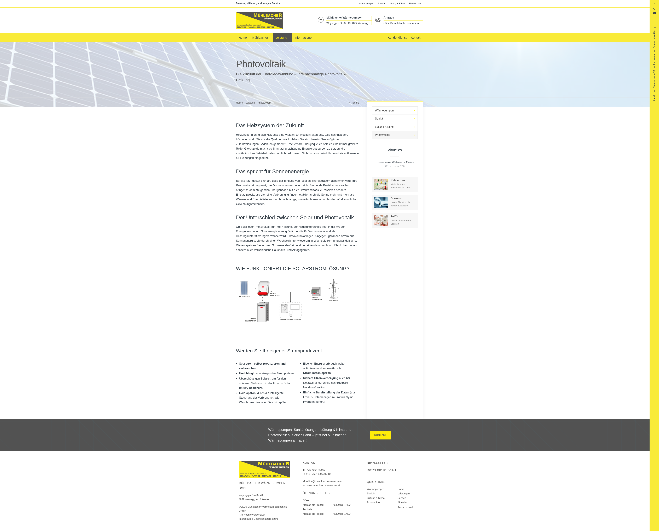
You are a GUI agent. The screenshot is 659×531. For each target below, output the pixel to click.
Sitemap (654, 84)
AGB (654, 72)
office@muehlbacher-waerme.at (401, 22)
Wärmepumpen (366, 3)
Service (401, 497)
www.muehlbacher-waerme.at (323, 485)
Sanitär (381, 3)
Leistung (250, 102)
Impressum (245, 518)
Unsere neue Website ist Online (394, 162)
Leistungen (403, 493)
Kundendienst (405, 507)
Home (239, 102)
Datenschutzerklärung (266, 518)
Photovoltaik (415, 3)
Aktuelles (402, 502)
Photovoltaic (374, 502)
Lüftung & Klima (397, 3)
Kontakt (380, 435)
